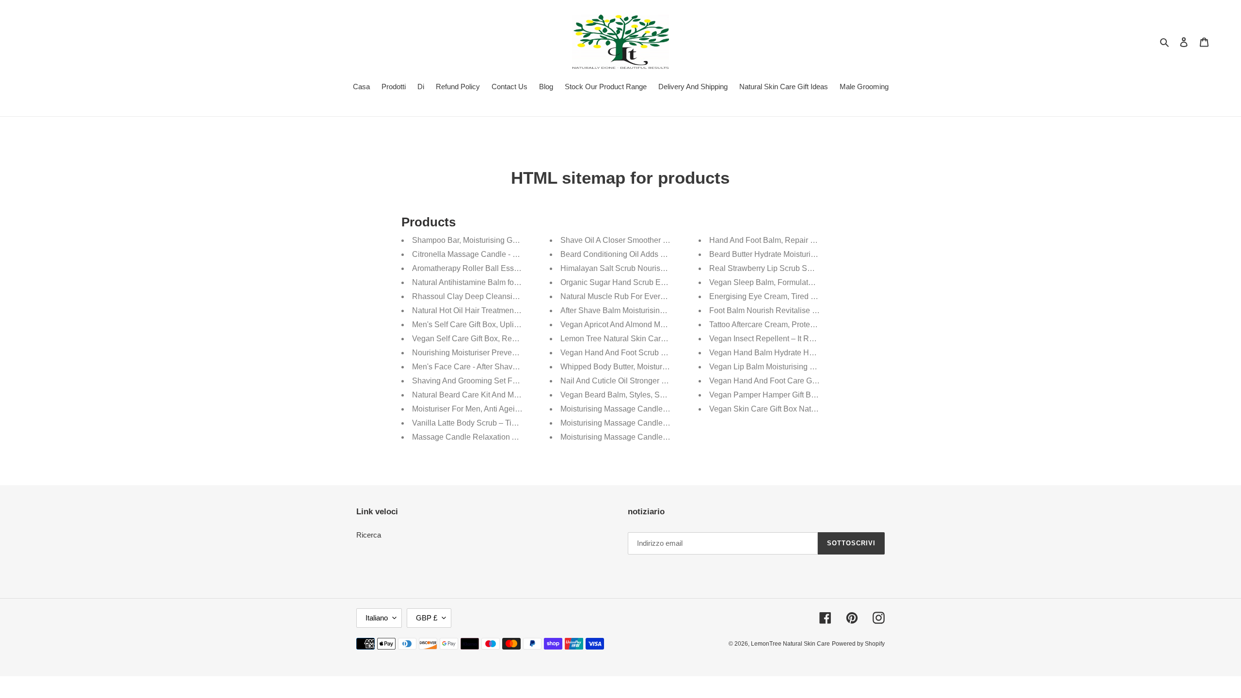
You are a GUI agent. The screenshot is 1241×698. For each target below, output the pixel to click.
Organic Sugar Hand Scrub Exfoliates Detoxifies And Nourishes (669, 282)
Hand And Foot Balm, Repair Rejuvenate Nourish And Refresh (816, 240)
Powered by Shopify (858, 643)
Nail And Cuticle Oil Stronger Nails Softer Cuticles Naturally (662, 381)
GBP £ (426, 618)
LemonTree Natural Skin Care (790, 643)
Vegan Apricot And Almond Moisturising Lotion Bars (648, 324)
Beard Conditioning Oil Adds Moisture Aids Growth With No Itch (668, 254)
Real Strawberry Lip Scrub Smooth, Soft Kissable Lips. (802, 268)
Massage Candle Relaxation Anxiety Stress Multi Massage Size (521, 437)
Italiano (377, 618)
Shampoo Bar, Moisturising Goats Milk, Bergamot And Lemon (516, 240)
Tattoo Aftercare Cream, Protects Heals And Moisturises (804, 324)
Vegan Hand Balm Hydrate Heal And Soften (784, 353)
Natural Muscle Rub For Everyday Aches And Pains (648, 296)
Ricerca (368, 535)
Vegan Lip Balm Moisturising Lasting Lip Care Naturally (804, 367)
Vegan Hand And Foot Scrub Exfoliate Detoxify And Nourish (662, 353)
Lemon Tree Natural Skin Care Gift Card (629, 338)
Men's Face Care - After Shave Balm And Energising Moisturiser (521, 367)
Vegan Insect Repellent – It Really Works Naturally (795, 338)
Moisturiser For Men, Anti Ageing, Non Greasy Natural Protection (522, 409)
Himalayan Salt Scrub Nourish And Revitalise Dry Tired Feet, (664, 268)
